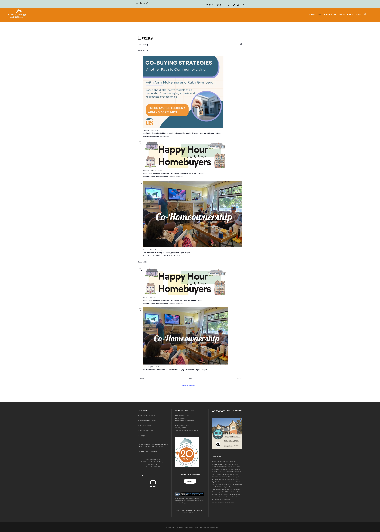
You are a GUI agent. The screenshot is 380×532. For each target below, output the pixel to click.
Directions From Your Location (184, 421)
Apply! (142, 436)
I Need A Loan (330, 14)
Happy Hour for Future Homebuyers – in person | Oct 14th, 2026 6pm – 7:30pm (172, 300)
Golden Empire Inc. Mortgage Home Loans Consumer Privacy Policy (153, 445)
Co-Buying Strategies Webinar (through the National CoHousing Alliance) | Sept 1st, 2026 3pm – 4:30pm (182, 133)
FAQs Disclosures (145, 425)
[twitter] (234, 5)
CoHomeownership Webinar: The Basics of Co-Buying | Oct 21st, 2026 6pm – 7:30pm (175, 370)
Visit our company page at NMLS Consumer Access (190, 511)
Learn (319, 14)
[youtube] (238, 5)
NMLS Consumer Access (147, 451)
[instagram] (243, 5)
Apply (359, 14)
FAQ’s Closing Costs (146, 430)
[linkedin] (229, 5)
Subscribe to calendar (188, 385)
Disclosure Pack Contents (148, 420)
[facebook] (225, 5)
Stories (342, 14)
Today (190, 378)
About (312, 14)
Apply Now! (142, 3)
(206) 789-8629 (213, 5)
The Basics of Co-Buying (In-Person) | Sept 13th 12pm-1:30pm (166, 252)
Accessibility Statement (147, 415)
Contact (350, 14)
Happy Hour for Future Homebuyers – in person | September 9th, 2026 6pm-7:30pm (174, 173)
